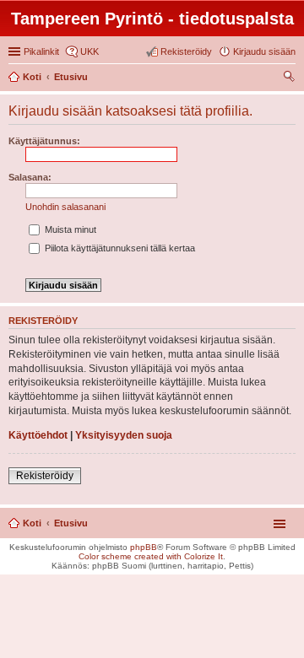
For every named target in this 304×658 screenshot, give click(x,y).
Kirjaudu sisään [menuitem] (264, 51)
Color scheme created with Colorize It (151, 556)
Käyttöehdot (38, 435)
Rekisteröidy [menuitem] (186, 51)
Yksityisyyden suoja (123, 435)
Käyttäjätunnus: (44, 141)
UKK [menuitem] (89, 51)
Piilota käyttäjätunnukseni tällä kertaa (118, 248)
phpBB (143, 547)
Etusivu (71, 523)
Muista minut (69, 229)
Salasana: (30, 177)
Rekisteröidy (44, 476)
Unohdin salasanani (65, 207)
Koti (32, 523)
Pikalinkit (41, 51)
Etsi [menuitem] (291, 78)
